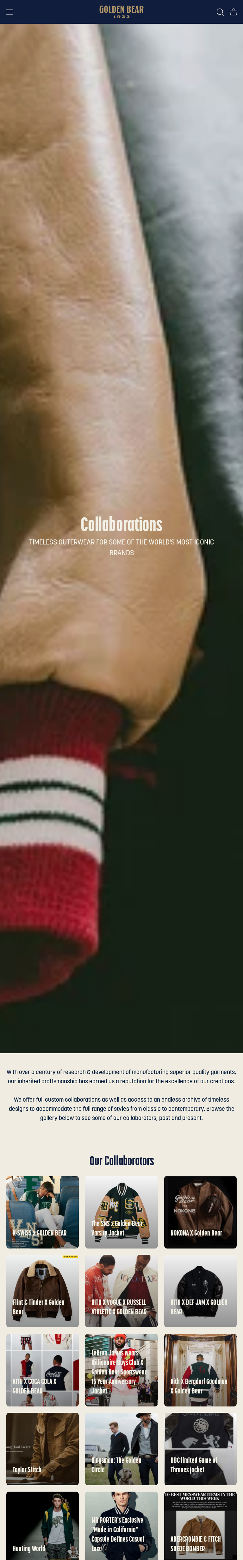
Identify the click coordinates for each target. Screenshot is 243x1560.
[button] (219, 12)
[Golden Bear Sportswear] (121, 12)
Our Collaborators (122, 1161)
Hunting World (29, 1549)
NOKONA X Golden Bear (196, 1233)
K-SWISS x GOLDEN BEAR (40, 1233)
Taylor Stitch (27, 1470)
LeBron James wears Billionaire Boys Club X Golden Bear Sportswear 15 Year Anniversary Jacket (118, 1372)
